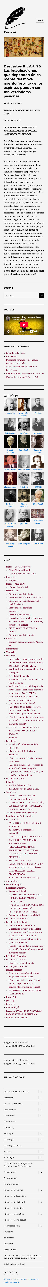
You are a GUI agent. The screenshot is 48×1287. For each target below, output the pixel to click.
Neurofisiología (13, 884)
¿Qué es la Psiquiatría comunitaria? (26, 836)
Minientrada (12, 649)
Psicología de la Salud (16, 922)
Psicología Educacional (17, 918)
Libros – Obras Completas (18, 567)
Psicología (11, 741)
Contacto (10, 1004)
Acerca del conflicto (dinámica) (24, 877)
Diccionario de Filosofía (20, 614)
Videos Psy (11, 652)
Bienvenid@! (12, 1007)
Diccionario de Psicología (21, 594)
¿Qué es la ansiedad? (18, 942)
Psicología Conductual (17, 966)
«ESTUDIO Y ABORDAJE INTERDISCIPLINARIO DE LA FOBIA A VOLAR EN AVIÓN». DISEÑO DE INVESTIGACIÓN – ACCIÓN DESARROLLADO (26, 867)
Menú (40, 20)
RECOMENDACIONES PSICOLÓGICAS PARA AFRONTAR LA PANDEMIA (22, 1257)
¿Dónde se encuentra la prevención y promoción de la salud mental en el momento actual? (26, 720)
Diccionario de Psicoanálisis (22, 635)
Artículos (13, 737)
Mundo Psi (11, 638)
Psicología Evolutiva (16, 888)
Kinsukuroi (11, 356)
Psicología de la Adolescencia (23, 912)
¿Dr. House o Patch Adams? (22, 703)
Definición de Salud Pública (22, 925)
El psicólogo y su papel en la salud (25, 929)
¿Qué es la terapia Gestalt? (21, 963)
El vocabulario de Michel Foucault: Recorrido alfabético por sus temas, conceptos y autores (26, 621)
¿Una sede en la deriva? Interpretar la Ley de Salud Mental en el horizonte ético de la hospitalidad (26, 935)
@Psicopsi (11, 1000)
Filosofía (10, 782)
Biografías (11, 577)
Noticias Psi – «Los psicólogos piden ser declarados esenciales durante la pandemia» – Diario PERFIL (26, 662)
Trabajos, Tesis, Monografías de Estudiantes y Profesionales (18, 1164)
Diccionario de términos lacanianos (26, 597)
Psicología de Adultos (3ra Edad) (24, 915)
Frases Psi (11, 997)
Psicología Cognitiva (16, 956)
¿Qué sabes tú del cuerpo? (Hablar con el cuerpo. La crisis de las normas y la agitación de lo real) (25, 710)
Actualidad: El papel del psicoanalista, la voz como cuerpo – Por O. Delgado (26, 679)
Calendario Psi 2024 (15, 353)
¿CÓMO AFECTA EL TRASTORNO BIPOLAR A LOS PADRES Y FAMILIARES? (26, 898)
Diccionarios (12, 590)
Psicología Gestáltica (16, 959)
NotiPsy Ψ (11, 655)
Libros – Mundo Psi (15, 584)
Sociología (11, 792)
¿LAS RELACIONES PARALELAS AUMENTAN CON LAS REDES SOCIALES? (24, 730)
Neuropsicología (14, 970)
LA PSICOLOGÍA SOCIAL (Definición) (26, 802)
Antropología (12, 881)
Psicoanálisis (12, 819)
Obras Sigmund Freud (19, 570)
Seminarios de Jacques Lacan (23, 573)
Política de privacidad (16, 1017)
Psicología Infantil (15, 778)
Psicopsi (10, 32)
